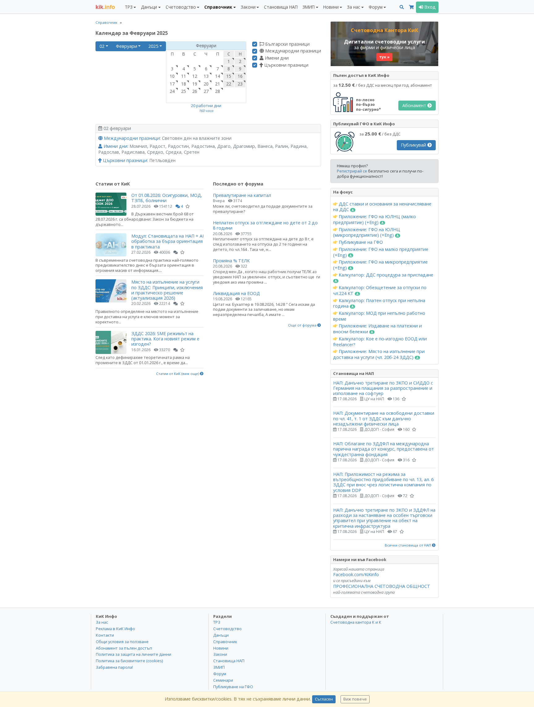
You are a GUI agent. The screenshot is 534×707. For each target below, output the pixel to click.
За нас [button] (353, 7)
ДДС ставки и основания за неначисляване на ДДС (382, 207)
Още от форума (302, 325)
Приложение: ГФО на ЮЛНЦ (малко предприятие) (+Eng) (374, 219)
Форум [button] (376, 7)
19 (194, 84)
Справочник (106, 22)
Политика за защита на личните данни (133, 654)
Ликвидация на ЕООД (236, 293)
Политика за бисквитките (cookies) (129, 660)
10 (172, 76)
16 (240, 76)
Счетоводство (227, 628)
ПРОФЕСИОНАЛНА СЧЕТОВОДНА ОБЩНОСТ (381, 586)
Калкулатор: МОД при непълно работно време (379, 316)
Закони (220, 654)
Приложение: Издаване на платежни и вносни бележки (377, 329)
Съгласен (324, 699)
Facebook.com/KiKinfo (356, 574)
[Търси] (401, 7)
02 (102, 46)
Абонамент (414, 105)
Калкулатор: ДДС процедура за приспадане (385, 275)
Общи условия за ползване (122, 641)
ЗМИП (219, 667)
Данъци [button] (149, 7)
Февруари (126, 46)
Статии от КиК (112, 184)
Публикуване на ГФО (360, 242)
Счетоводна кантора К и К (355, 622)
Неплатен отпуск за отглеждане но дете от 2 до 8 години (265, 225)
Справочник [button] (218, 7)
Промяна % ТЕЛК (231, 261)
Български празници (287, 44)
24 (172, 91)
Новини (220, 648)
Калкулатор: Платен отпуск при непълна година (379, 303)
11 (183, 76)
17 (172, 84)
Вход (429, 7)
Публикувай (414, 145)
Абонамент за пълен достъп (124, 648)
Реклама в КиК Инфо (115, 628)
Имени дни (276, 58)
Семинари (223, 680)
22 (228, 84)
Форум (219, 673)
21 (217, 84)
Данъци (221, 635)
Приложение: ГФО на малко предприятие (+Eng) (380, 252)
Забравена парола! (114, 667)
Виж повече (355, 699)
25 (183, 91)
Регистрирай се (352, 171)
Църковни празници (285, 65)
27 (206, 91)
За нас (102, 622)
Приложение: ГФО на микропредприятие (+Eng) (380, 265)
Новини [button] (331, 7)
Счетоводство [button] (181, 7)
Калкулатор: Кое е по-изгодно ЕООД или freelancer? (380, 341)
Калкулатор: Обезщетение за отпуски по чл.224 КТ (379, 290)
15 (228, 76)
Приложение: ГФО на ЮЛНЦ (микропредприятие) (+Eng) (366, 232)
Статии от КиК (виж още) (178, 374)
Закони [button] (248, 7)
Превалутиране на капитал (242, 195)
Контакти (105, 635)
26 (194, 91)
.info (105, 7)
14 (217, 76)
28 (217, 91)
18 (183, 84)
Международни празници (292, 51)
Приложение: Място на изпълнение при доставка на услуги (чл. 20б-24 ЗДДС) (379, 354)
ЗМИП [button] (309, 7)
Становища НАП (281, 7)
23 (240, 84)
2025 (153, 46)
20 (206, 84)
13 (206, 76)
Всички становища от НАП (408, 545)
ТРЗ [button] (129, 7)
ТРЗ (216, 622)
